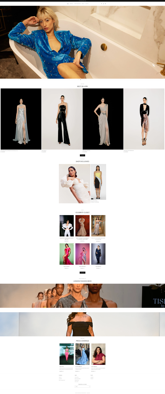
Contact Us (60, 378)
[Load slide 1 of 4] (80, 79)
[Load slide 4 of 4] (84, 79)
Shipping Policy (77, 380)
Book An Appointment (62, 380)
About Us (60, 377)
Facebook (92, 378)
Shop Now (66, 268)
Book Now (82, 331)
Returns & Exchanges (77, 378)
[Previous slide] (78, 80)
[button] (71, 4)
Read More (61, 371)
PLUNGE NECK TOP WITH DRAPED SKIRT (129, 150)
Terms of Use (76, 381)
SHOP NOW (82, 73)
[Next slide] (86, 80)
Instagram (92, 377)
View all (82, 155)
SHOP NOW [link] (66, 241)
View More (82, 272)
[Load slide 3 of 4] (83, 79)
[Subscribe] (89, 387)
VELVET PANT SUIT (44, 150)
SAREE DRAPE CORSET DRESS (86, 150)
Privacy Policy (76, 377)
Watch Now (82, 309)
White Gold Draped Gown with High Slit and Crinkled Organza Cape (9, 150)
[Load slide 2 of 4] (81, 79)
